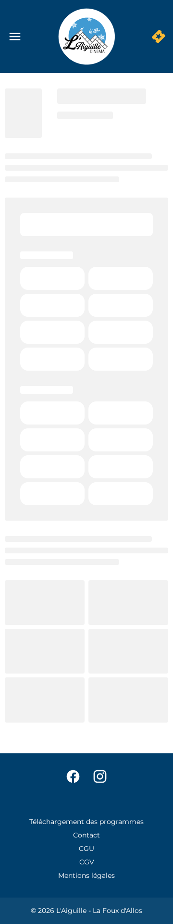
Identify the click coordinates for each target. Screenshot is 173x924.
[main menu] (15, 36)
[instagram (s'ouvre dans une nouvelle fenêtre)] (100, 776)
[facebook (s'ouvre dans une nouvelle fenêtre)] (73, 776)
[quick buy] (158, 36)
